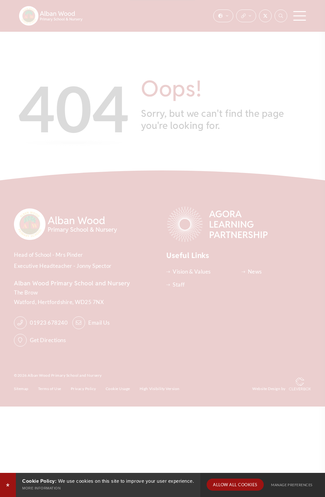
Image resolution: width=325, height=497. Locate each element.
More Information (41, 488)
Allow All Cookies (235, 484)
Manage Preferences (291, 485)
